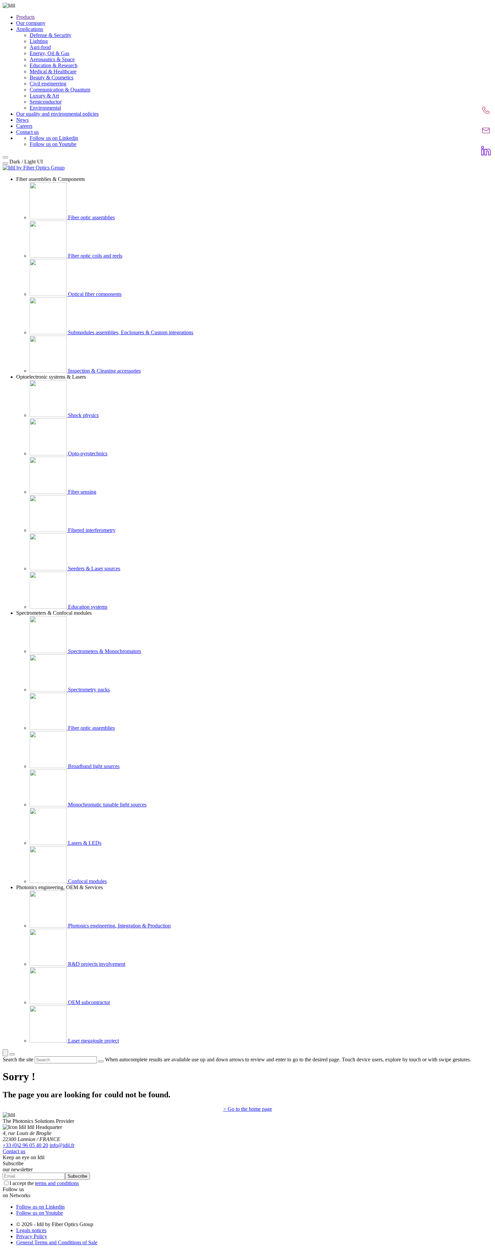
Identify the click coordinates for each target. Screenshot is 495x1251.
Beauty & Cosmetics (51, 77)
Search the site (18, 1059)
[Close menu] (5, 157)
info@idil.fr (62, 1145)
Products (25, 17)
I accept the (44, 1183)
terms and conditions (57, 1183)
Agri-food (40, 47)
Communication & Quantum (60, 89)
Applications (29, 29)
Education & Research (53, 65)
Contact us (27, 132)
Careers (24, 126)
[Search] (5, 1052)
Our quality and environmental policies (57, 114)
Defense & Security (50, 35)
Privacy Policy (31, 1236)
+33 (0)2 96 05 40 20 (25, 1145)
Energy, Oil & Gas (49, 53)
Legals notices (31, 1230)
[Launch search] (101, 1061)
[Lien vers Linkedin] (485, 150)
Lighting (39, 41)
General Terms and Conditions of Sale (56, 1242)
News (22, 120)
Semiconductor (46, 102)
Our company (30, 23)
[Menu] (12, 1054)
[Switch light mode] (5, 163)
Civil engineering (48, 83)
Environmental (45, 108)
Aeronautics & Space (52, 59)
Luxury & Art (44, 96)
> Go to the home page (247, 1109)
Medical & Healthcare (53, 71)
